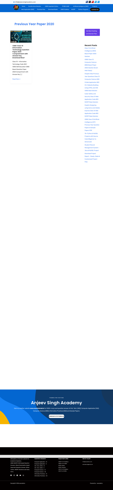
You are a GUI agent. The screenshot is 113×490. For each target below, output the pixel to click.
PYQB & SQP (65, 6)
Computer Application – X (40, 463)
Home (23, 6)
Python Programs (83, 9)
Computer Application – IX (40, 461)
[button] (35, 6)
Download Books (53, 9)
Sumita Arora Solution (34, 6)
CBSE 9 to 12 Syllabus (63, 461)
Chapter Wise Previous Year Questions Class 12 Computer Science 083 (92, 76)
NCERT (73, 9)
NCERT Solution (62, 467)
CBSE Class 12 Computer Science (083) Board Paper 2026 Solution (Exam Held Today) (91, 65)
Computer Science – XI (40, 469)
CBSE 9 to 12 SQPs (62, 463)
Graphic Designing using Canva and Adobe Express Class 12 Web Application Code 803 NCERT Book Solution (92, 110)
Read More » (16, 79)
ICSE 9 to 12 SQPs (62, 471)
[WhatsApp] (23, 475)
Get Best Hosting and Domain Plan (91, 32)
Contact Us (94, 9)
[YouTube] (20, 475)
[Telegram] (17, 475)
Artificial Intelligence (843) (80, 6)
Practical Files (41, 9)
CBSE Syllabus (65, 9)
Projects (94, 6)
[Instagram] (14, 475)
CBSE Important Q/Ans (51, 6)
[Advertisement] (92, 195)
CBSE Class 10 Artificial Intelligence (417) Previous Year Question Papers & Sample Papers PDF (92, 124)
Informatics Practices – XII (40, 475)
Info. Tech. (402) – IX (39, 465)
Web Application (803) (27, 9)
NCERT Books (61, 465)
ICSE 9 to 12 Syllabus (63, 469)
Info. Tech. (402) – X (39, 467)
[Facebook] (11, 475)
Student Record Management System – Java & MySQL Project (92, 147)
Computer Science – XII (40, 471)
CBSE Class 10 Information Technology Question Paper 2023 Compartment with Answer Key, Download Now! (20, 52)
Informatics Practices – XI (40, 473)
